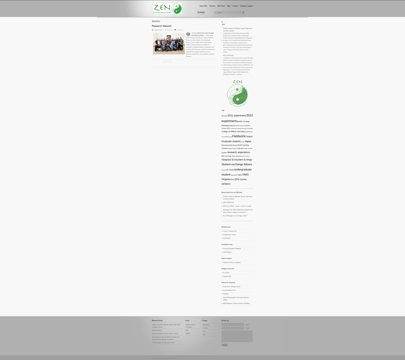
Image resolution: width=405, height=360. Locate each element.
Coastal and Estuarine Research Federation (241, 128)
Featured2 (169, 30)
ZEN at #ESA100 (228, 55)
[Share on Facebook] (167, 61)
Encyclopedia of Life (229, 290)
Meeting (234, 145)
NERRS (188, 333)
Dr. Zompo (226, 272)
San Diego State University (233, 156)
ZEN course (240, 179)
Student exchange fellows (236, 164)
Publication (240, 148)
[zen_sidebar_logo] (237, 93)
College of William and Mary (233, 131)
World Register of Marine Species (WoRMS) (236, 303)
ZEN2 (232, 179)
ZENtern (226, 184)
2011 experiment (237, 115)
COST (223, 136)
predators (234, 148)
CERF (228, 128)
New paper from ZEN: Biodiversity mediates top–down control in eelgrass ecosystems (238, 211)
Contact (235, 6)
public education (248, 148)
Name (247, 324)
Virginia (225, 179)
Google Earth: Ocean (229, 234)
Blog (228, 6)
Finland (249, 136)
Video (239, 175)
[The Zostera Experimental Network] (223, 24)
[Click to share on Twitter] (164, 61)
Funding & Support (246, 6)
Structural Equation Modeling (232, 248)
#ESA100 (224, 116)
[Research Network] (161, 26)
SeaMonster (226, 238)
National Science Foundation (232, 262)
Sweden (223, 170)
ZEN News (221, 6)
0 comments (180, 30)
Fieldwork (238, 136)
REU (223, 156)
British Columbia (240, 125)
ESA (226, 137)
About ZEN (203, 6)
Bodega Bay (232, 125)
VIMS (245, 174)
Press (204, 331)
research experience (238, 152)
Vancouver (234, 175)
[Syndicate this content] (237, 22)
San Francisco (246, 156)
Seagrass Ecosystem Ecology (236, 159)
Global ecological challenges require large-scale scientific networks (237, 30)
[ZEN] (167, 9)
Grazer (242, 141)
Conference (248, 131)
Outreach (224, 148)
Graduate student (230, 141)
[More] (170, 61)
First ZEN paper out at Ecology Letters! (235, 216)
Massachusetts (226, 145)
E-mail (247, 328)
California (247, 125)
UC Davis (230, 170)
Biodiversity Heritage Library (231, 286)
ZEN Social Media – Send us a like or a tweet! (237, 206)
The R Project (227, 252)
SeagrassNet (227, 276)
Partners (212, 6)
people (230, 148)
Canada (223, 128)
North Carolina (243, 145)
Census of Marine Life (229, 231)
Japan (248, 141)
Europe (230, 136)
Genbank (226, 294)
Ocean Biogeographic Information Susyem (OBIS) (236, 299)
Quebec (224, 152)
